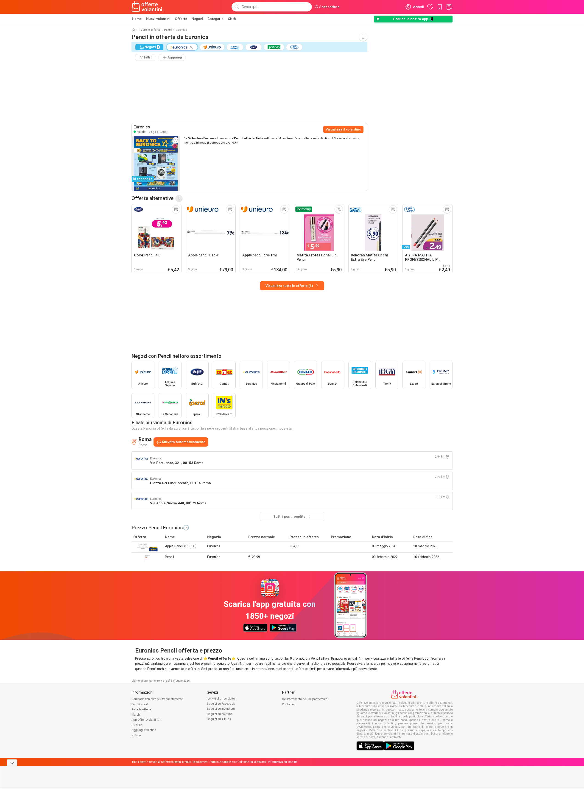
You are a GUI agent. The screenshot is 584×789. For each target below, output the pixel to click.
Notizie (136, 735)
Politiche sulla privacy (252, 762)
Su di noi (137, 725)
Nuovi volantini (158, 19)
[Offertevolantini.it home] (148, 7)
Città (232, 19)
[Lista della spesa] (449, 7)
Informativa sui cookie (282, 762)
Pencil (168, 29)
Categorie (215, 19)
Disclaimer (200, 762)
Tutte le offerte (149, 29)
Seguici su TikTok (219, 719)
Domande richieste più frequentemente (157, 699)
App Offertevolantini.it (145, 719)
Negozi (197, 19)
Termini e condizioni (222, 762)
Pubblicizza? (139, 704)
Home (137, 19)
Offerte (181, 19)
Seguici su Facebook (221, 703)
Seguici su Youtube (219, 714)
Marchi (135, 714)
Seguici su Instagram (221, 708)
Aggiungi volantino (143, 730)
